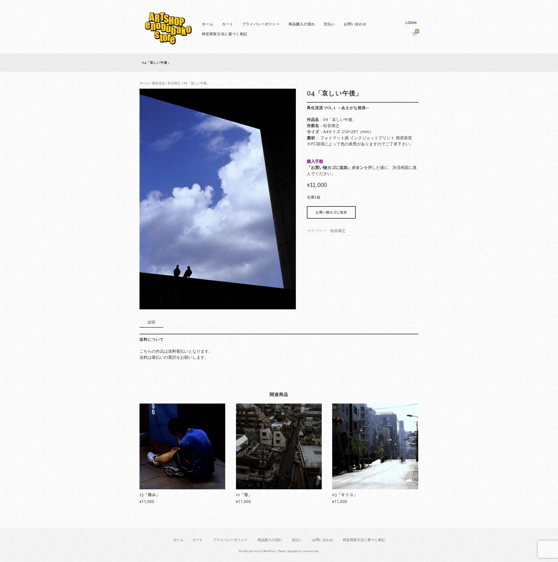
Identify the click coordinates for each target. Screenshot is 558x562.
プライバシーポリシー (261, 24)
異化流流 (158, 83)
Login (411, 23)
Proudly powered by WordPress (257, 551)
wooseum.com (310, 551)
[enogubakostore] (169, 46)
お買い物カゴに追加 (331, 212)
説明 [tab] (151, 322)
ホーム (207, 24)
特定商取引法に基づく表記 (224, 34)
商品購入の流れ (302, 24)
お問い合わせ (355, 24)
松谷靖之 (174, 83)
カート (227, 24)
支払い (329, 24)
